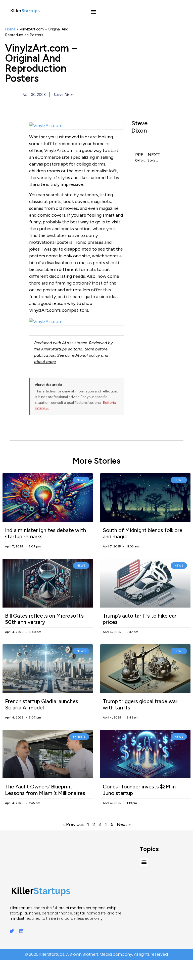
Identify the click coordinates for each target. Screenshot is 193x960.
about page (45, 361)
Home (10, 29)
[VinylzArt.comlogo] (76, 321)
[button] (93, 12)
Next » (124, 824)
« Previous (73, 824)
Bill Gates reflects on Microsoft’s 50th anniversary (44, 619)
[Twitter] (12, 931)
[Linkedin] (21, 931)
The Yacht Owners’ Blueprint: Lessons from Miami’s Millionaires (45, 789)
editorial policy (86, 355)
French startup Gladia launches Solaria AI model (41, 704)
